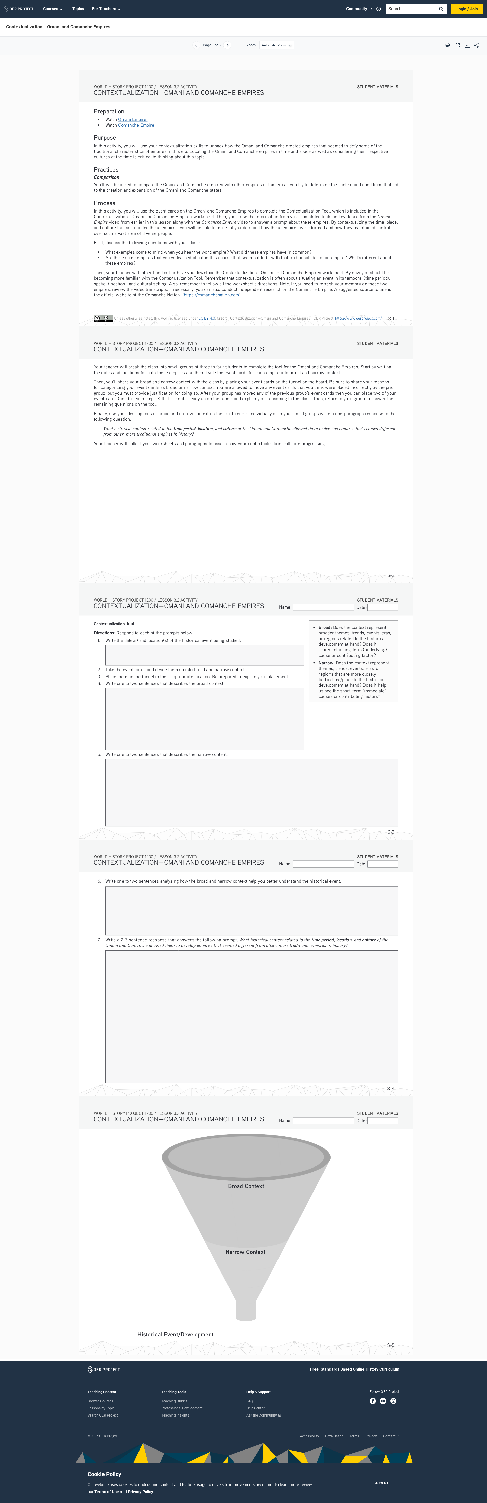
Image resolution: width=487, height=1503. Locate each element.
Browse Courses (100, 1401)
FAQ (249, 1401)
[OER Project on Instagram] (393, 1401)
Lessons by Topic (101, 1408)
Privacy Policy (140, 1491)
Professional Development (182, 1408)
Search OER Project (103, 1415)
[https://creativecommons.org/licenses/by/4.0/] (207, 318)
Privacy (371, 1436)
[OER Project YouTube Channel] (383, 1401)
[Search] (441, 9)
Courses (50, 8)
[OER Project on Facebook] (373, 1401)
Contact (389, 1436)
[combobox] (409, 9)
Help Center (255, 1408)
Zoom (251, 45)
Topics (78, 8)
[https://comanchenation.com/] (211, 294)
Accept (382, 1483)
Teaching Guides (174, 1401)
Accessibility (309, 1436)
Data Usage (334, 1436)
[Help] (379, 9)
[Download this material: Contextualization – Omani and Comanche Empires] (467, 45)
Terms (354, 1436)
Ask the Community (262, 1415)
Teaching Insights (175, 1415)
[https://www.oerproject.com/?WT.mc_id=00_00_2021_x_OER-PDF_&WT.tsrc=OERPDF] (358, 318)
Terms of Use (107, 1491)
